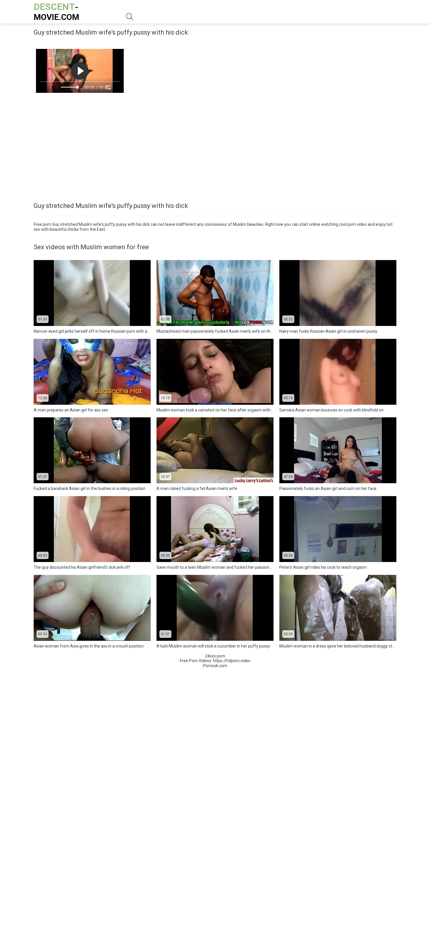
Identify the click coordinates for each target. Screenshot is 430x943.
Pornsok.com (215, 665)
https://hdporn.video (231, 660)
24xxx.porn (215, 656)
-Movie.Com (56, 11)
